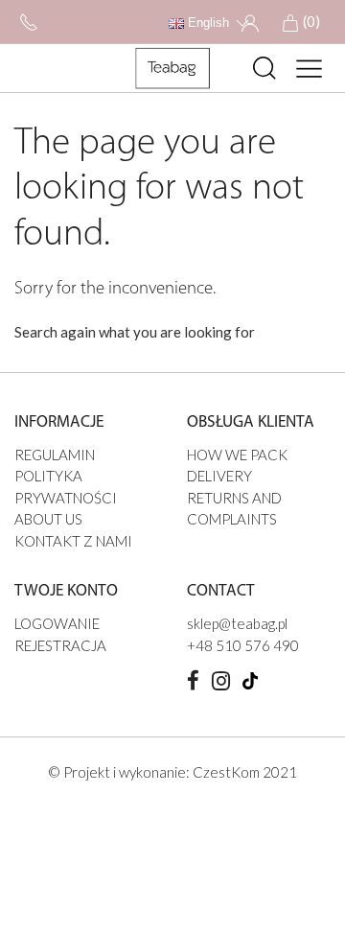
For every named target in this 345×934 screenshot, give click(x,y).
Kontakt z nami (73, 540)
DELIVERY (219, 475)
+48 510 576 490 (243, 645)
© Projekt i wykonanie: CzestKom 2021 (172, 772)
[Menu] (309, 68)
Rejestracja (60, 645)
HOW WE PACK (237, 454)
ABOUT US (48, 518)
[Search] (264, 68)
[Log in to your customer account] (250, 21)
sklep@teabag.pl (237, 623)
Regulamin (54, 454)
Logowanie (57, 623)
